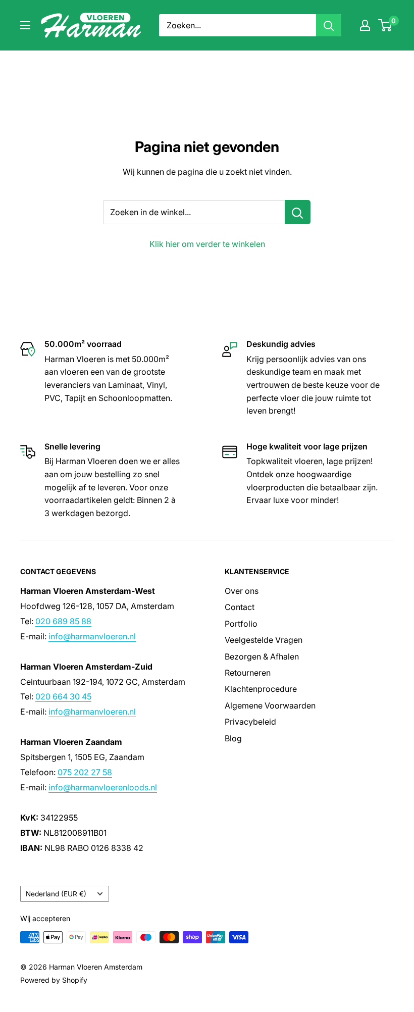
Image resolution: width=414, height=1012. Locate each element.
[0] (385, 25)
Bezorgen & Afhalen (262, 656)
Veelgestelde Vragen (263, 640)
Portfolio (241, 624)
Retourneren (248, 673)
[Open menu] (25, 25)
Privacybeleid (250, 722)
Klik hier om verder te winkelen (207, 244)
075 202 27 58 (85, 772)
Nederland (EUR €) (56, 894)
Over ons (241, 591)
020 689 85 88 (63, 621)
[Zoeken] (328, 25)
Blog (233, 738)
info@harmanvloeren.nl (92, 636)
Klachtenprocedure (261, 689)
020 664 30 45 (63, 696)
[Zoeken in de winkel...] (297, 212)
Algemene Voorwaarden (270, 705)
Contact (239, 607)
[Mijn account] (365, 25)
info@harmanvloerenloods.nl (102, 787)
